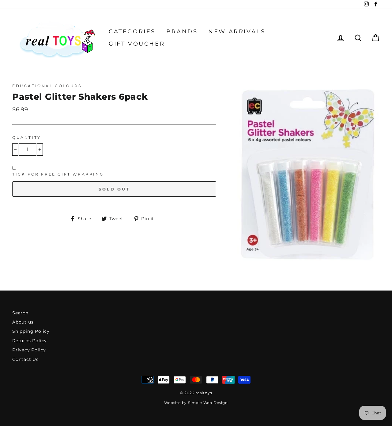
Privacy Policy (29, 349)
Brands (182, 31)
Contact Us (25, 359)
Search (20, 312)
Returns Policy (29, 340)
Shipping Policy (31, 331)
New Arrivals (236, 31)
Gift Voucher (137, 43)
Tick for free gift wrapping (58, 174)
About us (22, 322)
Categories (132, 31)
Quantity (26, 137)
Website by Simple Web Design (196, 402)
